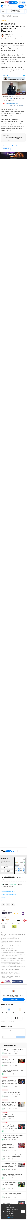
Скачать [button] (21, 6)
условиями (9, 1217)
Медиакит (3, 900)
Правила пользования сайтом (8, 891)
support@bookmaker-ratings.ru (11, 949)
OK (23, 1211)
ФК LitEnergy (6, 148)
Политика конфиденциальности (8, 894)
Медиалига (5, 145)
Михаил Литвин (16, 145)
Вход (23, 2)
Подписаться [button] (14, 998)
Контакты (3, 897)
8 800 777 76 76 (9, 948)
